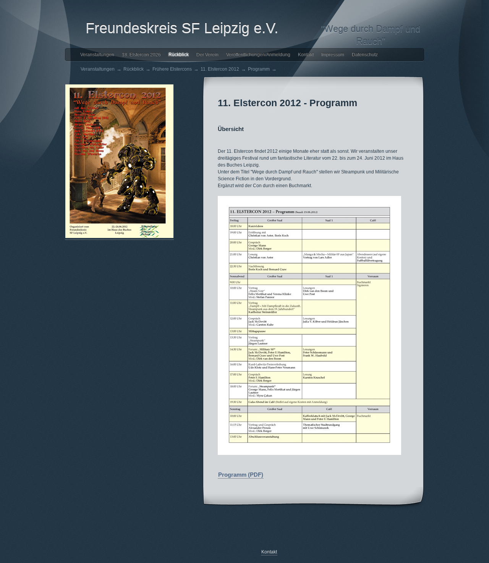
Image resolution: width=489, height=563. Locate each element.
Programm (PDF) (240, 474)
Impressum (332, 54)
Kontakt (306, 54)
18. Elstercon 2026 (141, 54)
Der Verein (207, 54)
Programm (259, 69)
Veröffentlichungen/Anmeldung (258, 54)
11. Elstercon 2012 (220, 69)
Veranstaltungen (97, 54)
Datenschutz (365, 54)
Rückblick (178, 54)
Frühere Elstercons (172, 69)
